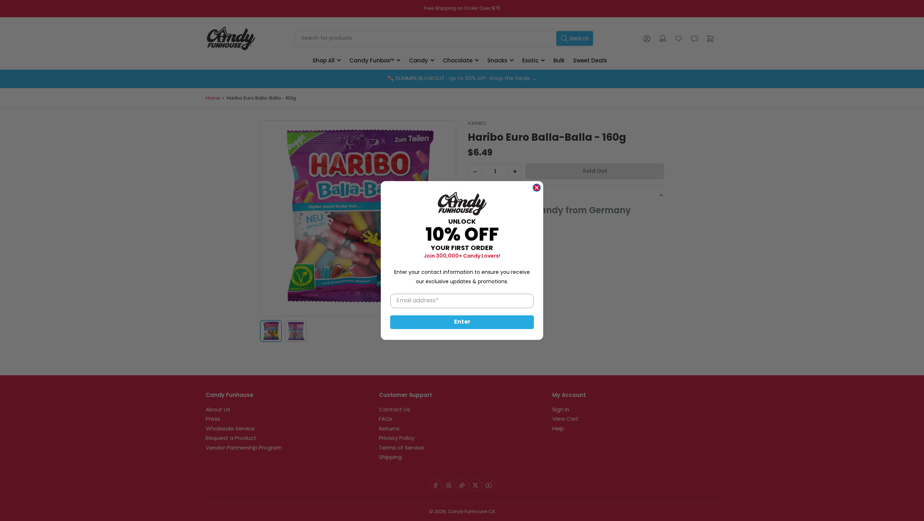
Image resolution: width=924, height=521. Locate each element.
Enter (462, 322)
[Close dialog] (536, 187)
